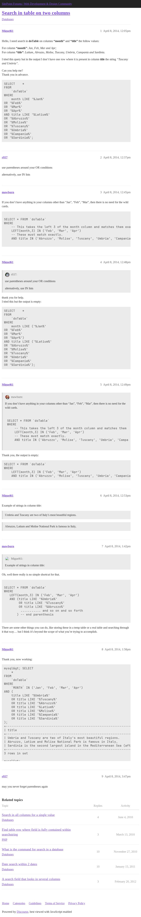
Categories (19, 903)
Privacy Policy (76, 903)
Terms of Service (55, 903)
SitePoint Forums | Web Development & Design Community (37, 3)
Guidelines (35, 903)
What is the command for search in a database (32, 849)
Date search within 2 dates (19, 864)
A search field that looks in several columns (31, 879)
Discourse (22, 911)
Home (5, 903)
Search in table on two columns (36, 13)
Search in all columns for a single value (28, 815)
